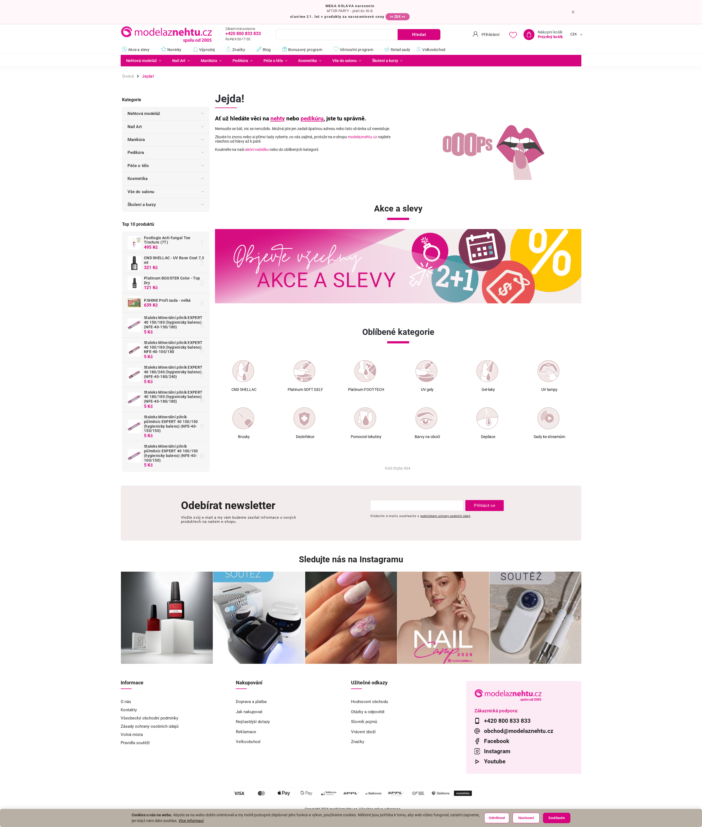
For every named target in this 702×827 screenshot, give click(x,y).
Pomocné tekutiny (366, 437)
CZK (573, 34)
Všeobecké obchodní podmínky (149, 718)
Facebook (496, 741)
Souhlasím (556, 818)
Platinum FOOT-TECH (366, 390)
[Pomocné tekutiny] (365, 418)
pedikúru (312, 118)
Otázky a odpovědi (367, 711)
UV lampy (549, 390)
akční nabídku (257, 149)
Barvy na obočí (427, 437)
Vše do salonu (141, 191)
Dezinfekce (305, 437)
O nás (126, 701)
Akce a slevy (398, 209)
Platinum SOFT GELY (305, 390)
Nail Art (135, 126)
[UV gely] (426, 371)
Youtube (494, 761)
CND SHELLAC (243, 390)
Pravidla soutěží (135, 742)
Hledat (419, 34)
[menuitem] (144, 60)
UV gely (427, 390)
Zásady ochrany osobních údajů (150, 726)
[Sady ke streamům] (548, 418)
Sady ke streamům (549, 437)
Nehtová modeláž (144, 113)
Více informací (191, 820)
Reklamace (246, 731)
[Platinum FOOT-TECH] (365, 371)
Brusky (244, 437)
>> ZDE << (397, 17)
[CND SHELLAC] (243, 371)
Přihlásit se (484, 505)
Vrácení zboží (363, 731)
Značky (357, 741)
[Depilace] (487, 418)
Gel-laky (488, 390)
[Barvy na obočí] (426, 418)
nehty (277, 118)
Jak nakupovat (249, 711)
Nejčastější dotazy (253, 721)
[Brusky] (243, 418)
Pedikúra (136, 152)
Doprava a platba (251, 701)
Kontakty (129, 709)
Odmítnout (497, 818)
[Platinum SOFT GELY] (304, 371)
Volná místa (132, 734)
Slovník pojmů (364, 721)
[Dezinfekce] (304, 418)
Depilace (488, 437)
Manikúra (136, 139)
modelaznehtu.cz (362, 137)
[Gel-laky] (487, 371)
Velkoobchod (248, 741)
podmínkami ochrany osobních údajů (445, 516)
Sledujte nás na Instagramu (351, 559)
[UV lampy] (548, 371)
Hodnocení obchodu (369, 701)
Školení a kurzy (142, 204)
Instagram (497, 751)
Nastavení (526, 818)
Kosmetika (138, 178)
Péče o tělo (138, 165)
